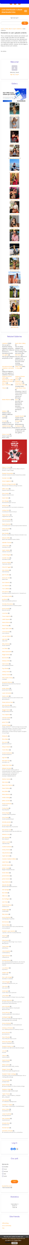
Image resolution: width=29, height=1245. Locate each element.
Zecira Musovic (6, 1012)
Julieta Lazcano (6, 800)
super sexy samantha (14, 158)
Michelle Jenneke (6, 822)
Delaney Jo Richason (7, 1028)
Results (4, 1186)
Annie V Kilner (5, 1109)
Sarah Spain (5, 991)
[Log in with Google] (17, 1149)
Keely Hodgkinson (6, 481)
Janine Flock (5, 722)
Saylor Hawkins (6, 550)
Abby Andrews (6, 644)
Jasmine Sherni (14, 214)
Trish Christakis (6, 982)
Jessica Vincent (6, 1032)
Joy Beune (4, 599)
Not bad (6, 1171)
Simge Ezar (14, 313)
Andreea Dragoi (6, 725)
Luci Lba (4, 1051)
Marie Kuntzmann (6, 651)
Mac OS (4, 383)
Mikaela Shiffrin (6, 538)
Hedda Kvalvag (6, 797)
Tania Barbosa (14, 271)
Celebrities (4, 343)
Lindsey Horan (6, 671)
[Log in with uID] (12, 1149)
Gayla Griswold (6, 1060)
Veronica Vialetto (6, 562)
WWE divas (18, 355)
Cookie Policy (17, 1240)
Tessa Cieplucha (6, 616)
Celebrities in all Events (8, 368)
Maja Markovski (6, 882)
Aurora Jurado (5, 608)
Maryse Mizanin (6, 747)
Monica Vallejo (6, 925)
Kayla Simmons (6, 955)
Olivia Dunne (5, 940)
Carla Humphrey (6, 951)
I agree (14, 1243)
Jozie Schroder (6, 1006)
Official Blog (5, 1223)
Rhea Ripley (5, 739)
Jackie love (14, 228)
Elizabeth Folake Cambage (9, 1074)
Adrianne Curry (6, 834)
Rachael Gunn (5, 1127)
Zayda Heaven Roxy (20, 388)
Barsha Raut (14, 186)
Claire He (4, 1055)
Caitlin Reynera (6, 619)
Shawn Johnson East (7, 702)
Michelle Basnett (6, 865)
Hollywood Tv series (7, 381)
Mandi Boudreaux (6, 905)
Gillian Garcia (5, 488)
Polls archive (9, 1186)
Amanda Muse (6, 1123)
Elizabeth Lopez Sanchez (8, 931)
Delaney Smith (6, 660)
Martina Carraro (6, 779)
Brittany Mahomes (7, 1000)
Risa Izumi (4, 742)
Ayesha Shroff (14, 242)
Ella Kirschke (5, 657)
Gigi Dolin (4, 757)
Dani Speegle (5, 889)
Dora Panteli (5, 817)
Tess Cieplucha (6, 714)
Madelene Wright (6, 1089)
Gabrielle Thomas (6, 542)
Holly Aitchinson (6, 853)
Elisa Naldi (4, 892)
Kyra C (17, 399)
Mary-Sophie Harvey (7, 677)
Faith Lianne (14, 257)
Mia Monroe (14, 327)
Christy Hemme (6, 849)
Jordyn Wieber (5, 688)
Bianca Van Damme (7, 785)
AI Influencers (18, 426)
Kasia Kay (4, 935)
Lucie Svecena (6, 631)
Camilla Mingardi (6, 555)
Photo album (8, 28)
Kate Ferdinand (6, 1118)
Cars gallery (5, 355)
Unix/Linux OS (18, 383)
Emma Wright (5, 813)
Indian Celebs (18, 366)
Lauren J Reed (14, 144)
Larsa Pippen (5, 995)
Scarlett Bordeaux (6, 846)
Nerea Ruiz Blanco (7, 1041)
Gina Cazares (5, 493)
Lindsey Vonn (5, 510)
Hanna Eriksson (6, 622)
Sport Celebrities (17, 28)
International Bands (7, 366)
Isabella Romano (6, 426)
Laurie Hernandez (6, 693)
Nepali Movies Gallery (7, 379)
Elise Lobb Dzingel (7, 977)
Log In (16, 18)
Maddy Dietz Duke (7, 765)
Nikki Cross (5, 896)
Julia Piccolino (5, 574)
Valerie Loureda (6, 842)
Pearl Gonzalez (6, 1080)
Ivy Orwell (17, 421)
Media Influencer (6, 399)
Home (2, 28)
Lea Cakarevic (5, 585)
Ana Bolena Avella (7, 596)
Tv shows (17, 368)
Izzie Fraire (5, 902)
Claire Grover (5, 664)
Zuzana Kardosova (7, 753)
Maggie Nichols (6, 710)
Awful (5, 1176)
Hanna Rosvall (6, 528)
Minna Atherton (6, 794)
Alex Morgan (5, 501)
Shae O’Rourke (6, 1037)
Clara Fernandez (6, 519)
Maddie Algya (5, 909)
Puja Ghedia (5, 668)
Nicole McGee (14, 116)
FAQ (3, 1228)
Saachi (3, 416)
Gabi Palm (4, 639)
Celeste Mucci (5, 545)
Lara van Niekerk (6, 636)
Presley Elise (5, 808)
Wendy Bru (5, 736)
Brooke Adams (6, 825)
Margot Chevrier (6, 1069)
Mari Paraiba (5, 533)
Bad (5, 1173)
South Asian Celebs (20, 384)
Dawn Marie (5, 498)
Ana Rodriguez (6, 899)
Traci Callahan (5, 588)
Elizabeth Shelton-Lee (7, 1046)
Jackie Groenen (6, 879)
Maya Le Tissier (6, 467)
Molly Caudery (6, 1064)
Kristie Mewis (5, 872)
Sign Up (13, 18)
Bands (16, 379)
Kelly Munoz (14, 285)
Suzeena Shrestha (14, 172)
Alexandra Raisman (7, 682)
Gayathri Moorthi (19, 416)
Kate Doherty (5, 570)
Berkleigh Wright (6, 1017)
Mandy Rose (5, 505)
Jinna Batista (14, 200)
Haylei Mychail (6, 856)
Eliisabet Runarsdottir (7, 473)
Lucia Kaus (5, 613)
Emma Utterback (6, 1023)
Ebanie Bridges (6, 1084)
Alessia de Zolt (6, 578)
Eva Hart (4, 421)
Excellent (6, 1166)
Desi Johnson (5, 591)
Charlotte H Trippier (7, 1104)
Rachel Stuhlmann (6, 803)
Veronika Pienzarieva (7, 604)
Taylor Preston (6, 1094)
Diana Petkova (6, 788)
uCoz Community (6, 1225)
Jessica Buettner (6, 917)
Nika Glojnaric (5, 837)
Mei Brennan (5, 922)
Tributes (4, 388)
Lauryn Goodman (6, 1114)
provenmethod (6, 876)
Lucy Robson (5, 968)
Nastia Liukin (5, 696)
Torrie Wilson (5, 750)
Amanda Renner (6, 960)
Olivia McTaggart (6, 567)
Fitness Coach (5, 434)
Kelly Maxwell (5, 1100)
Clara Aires (5, 986)
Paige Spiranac (6, 515)
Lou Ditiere (5, 648)
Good (5, 1169)
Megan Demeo (6, 654)
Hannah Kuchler (6, 717)
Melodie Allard (6, 885)
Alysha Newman (6, 524)
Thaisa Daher (5, 946)
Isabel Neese (5, 862)
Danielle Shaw (5, 558)
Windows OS (18, 381)
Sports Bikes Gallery (20, 343)
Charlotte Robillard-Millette (9, 859)
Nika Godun (5, 782)
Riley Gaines (5, 914)
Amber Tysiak (5, 868)
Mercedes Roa (6, 760)
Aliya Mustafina (6, 705)
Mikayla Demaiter (6, 768)
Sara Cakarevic (6, 582)
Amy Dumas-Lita (6, 829)
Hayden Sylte (5, 972)
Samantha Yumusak (14, 299)
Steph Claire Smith (7, 628)
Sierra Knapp (5, 625)
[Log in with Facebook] (14, 1149)
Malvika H (4, 411)
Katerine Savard (6, 674)
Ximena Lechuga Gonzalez (9, 484)
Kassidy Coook (6, 478)
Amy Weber (5, 791)
